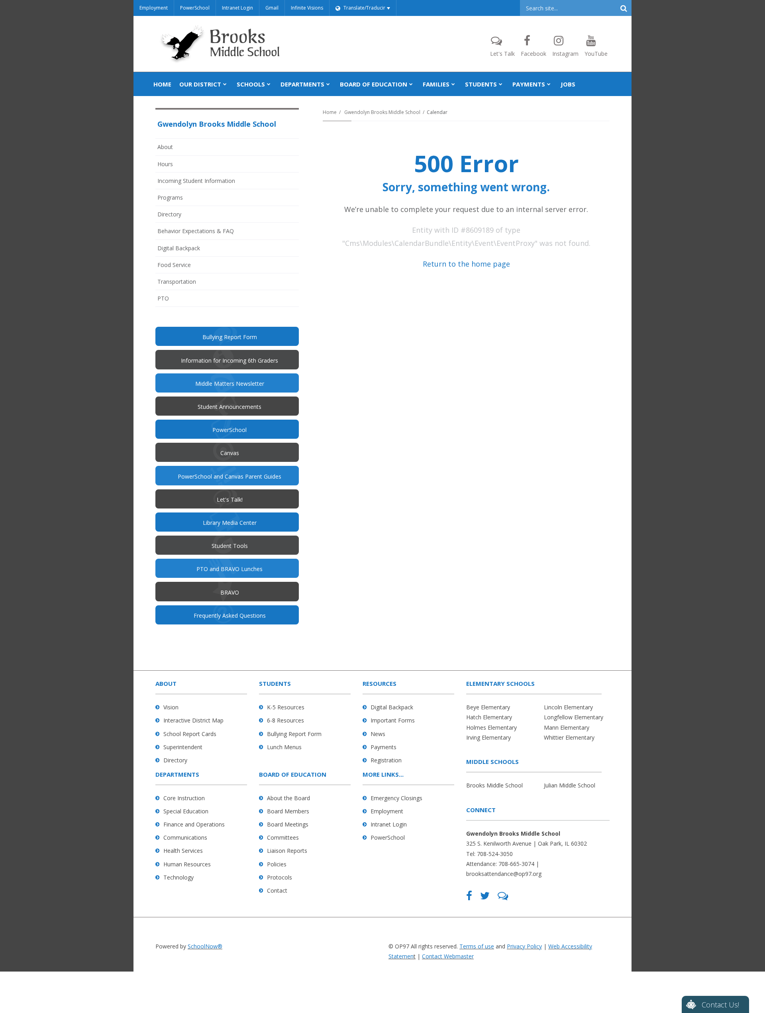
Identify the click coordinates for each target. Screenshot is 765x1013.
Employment (153, 7)
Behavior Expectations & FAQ (195, 231)
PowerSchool (195, 7)
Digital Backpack (178, 248)
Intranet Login (237, 7)
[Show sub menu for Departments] (328, 84)
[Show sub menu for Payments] (549, 84)
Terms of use (476, 946)
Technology (178, 877)
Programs (170, 197)
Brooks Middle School (494, 785)
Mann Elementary (566, 727)
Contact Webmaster (448, 956)
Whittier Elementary (569, 737)
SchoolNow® (205, 946)
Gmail (272, 7)
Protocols (279, 877)
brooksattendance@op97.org (503, 874)
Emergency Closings (396, 798)
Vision (170, 707)
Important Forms (393, 720)
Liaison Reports (287, 850)
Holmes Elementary (491, 727)
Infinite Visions (307, 7)
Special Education (185, 811)
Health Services (183, 850)
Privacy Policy (524, 946)
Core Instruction (184, 798)
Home (330, 112)
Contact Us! (720, 1004)
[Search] (624, 8)
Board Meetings (287, 824)
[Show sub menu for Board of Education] (411, 84)
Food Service (174, 265)
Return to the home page (466, 264)
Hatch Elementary (489, 717)
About (165, 147)
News (378, 734)
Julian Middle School (569, 785)
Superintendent (182, 747)
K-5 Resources (285, 707)
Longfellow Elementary (573, 717)
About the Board (288, 798)
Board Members (288, 811)
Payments (383, 747)
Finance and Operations (194, 824)
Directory (169, 214)
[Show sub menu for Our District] (225, 84)
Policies (276, 864)
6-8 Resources (285, 720)
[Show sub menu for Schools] (269, 84)
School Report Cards (189, 734)
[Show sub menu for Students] (500, 84)
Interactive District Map (193, 720)
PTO (173, 300)
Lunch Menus (284, 747)
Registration (386, 760)
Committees (283, 837)
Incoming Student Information (196, 181)
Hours (165, 164)
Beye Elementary (488, 707)
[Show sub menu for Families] (453, 84)
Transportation (176, 281)
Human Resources (187, 864)
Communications (185, 837)
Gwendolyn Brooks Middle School (382, 112)
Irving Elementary (488, 737)
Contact (277, 890)
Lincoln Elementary (568, 707)
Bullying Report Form (294, 734)
